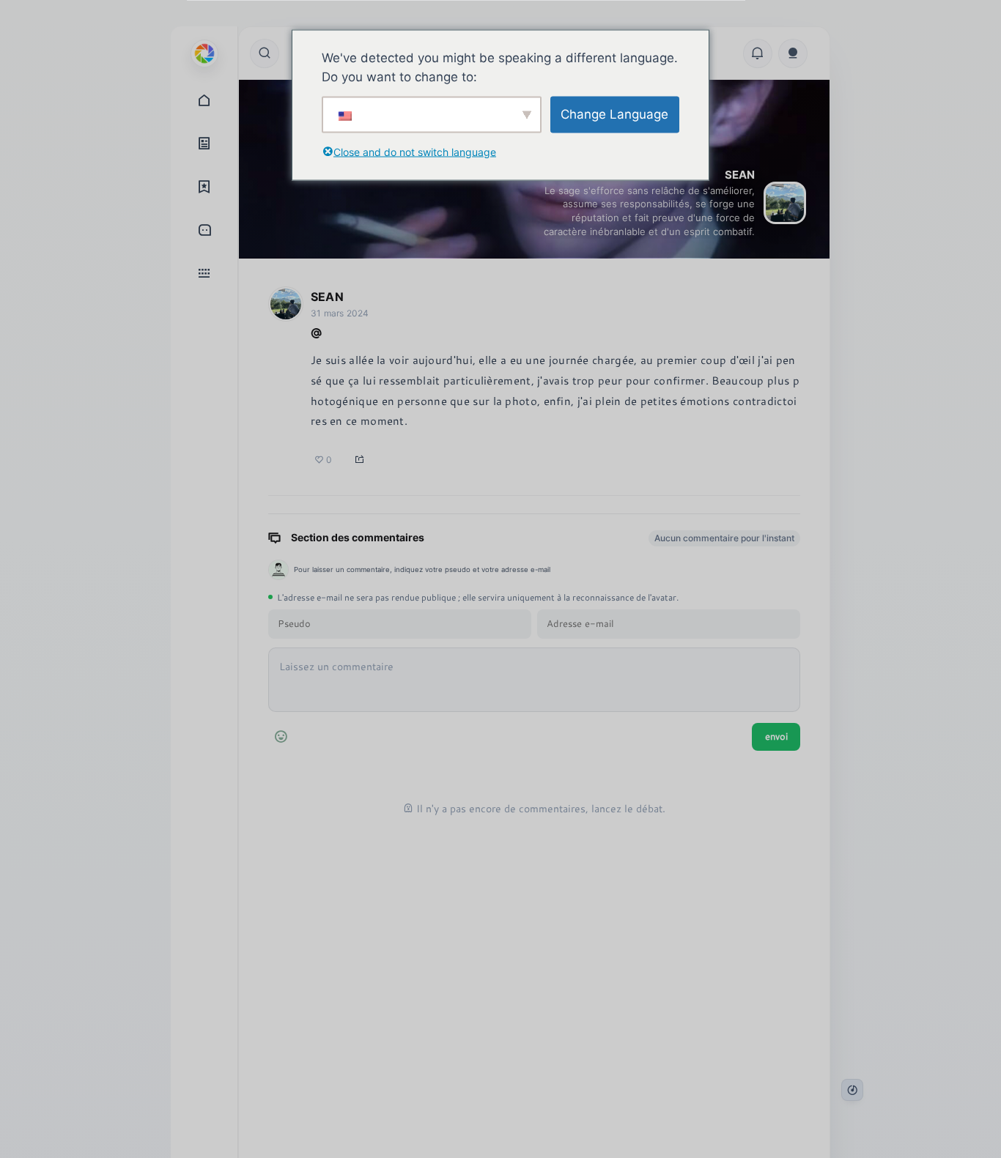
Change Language (614, 113)
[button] (409, 570)
